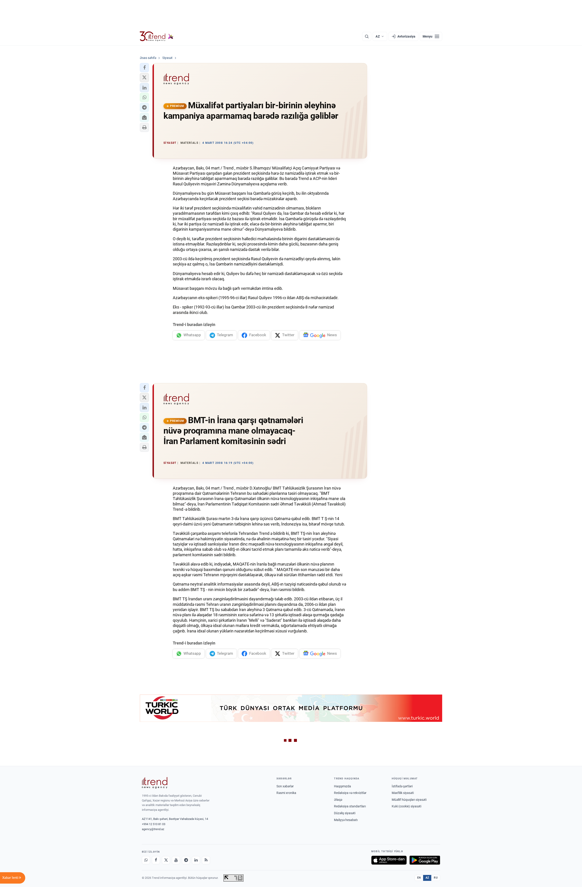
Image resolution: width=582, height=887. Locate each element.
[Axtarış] (366, 36)
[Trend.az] (156, 36)
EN (419, 877)
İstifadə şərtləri (402, 786)
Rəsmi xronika (286, 793)
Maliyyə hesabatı (346, 820)
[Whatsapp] (146, 860)
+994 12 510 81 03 (153, 824)
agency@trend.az (153, 829)
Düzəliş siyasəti (344, 813)
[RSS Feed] (206, 860)
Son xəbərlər (285, 786)
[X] (166, 860)
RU (436, 877)
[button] (144, 67)
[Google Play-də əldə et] (424, 860)
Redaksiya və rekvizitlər (350, 793)
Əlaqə (338, 799)
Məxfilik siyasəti (403, 793)
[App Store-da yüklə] (389, 860)
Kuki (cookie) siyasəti (406, 806)
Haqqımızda (342, 786)
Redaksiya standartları (350, 806)
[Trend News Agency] (154, 782)
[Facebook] (156, 860)
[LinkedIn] (196, 860)
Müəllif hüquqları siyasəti (409, 799)
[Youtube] (176, 860)
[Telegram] (186, 860)
